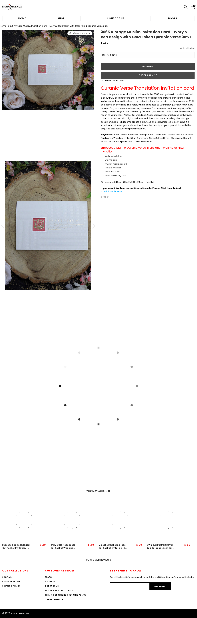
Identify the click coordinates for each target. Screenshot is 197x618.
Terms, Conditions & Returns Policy (65, 595)
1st (102, 191)
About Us (50, 581)
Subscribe (160, 586)
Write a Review (187, 48)
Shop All (7, 577)
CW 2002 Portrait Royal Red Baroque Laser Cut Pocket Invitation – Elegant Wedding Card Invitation (160, 547)
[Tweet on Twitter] (107, 202)
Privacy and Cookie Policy (60, 590)
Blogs (172, 18)
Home (22, 18)
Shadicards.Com (20, 613)
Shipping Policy (11, 586)
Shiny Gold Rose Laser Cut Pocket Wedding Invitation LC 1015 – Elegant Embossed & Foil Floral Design (64, 547)
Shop (61, 18)
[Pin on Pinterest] (112, 202)
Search (49, 577)
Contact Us (115, 18)
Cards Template (11, 581)
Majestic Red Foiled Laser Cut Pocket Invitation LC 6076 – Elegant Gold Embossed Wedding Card (112, 547)
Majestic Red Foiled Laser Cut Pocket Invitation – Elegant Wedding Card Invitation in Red (16, 547)
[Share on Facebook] (103, 202)
